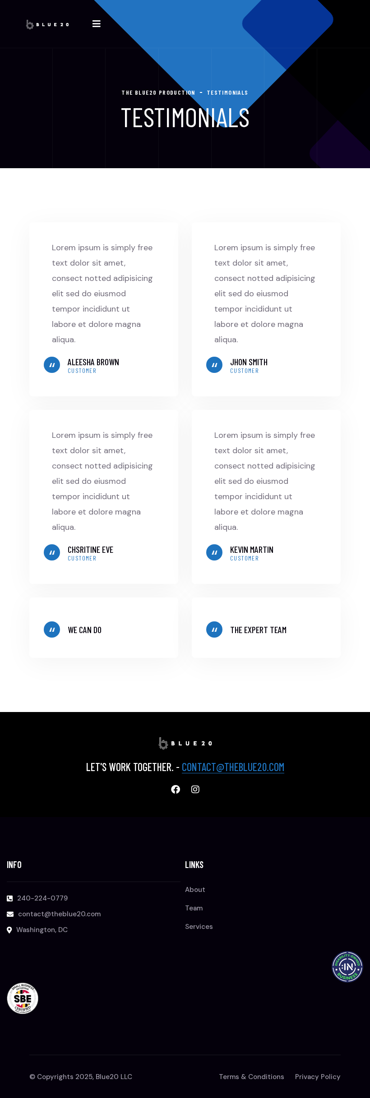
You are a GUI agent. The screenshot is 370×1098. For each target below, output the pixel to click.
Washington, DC (42, 929)
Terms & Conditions (251, 1076)
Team (194, 908)
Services (199, 926)
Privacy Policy (318, 1076)
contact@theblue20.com (233, 766)
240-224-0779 (42, 898)
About (195, 889)
